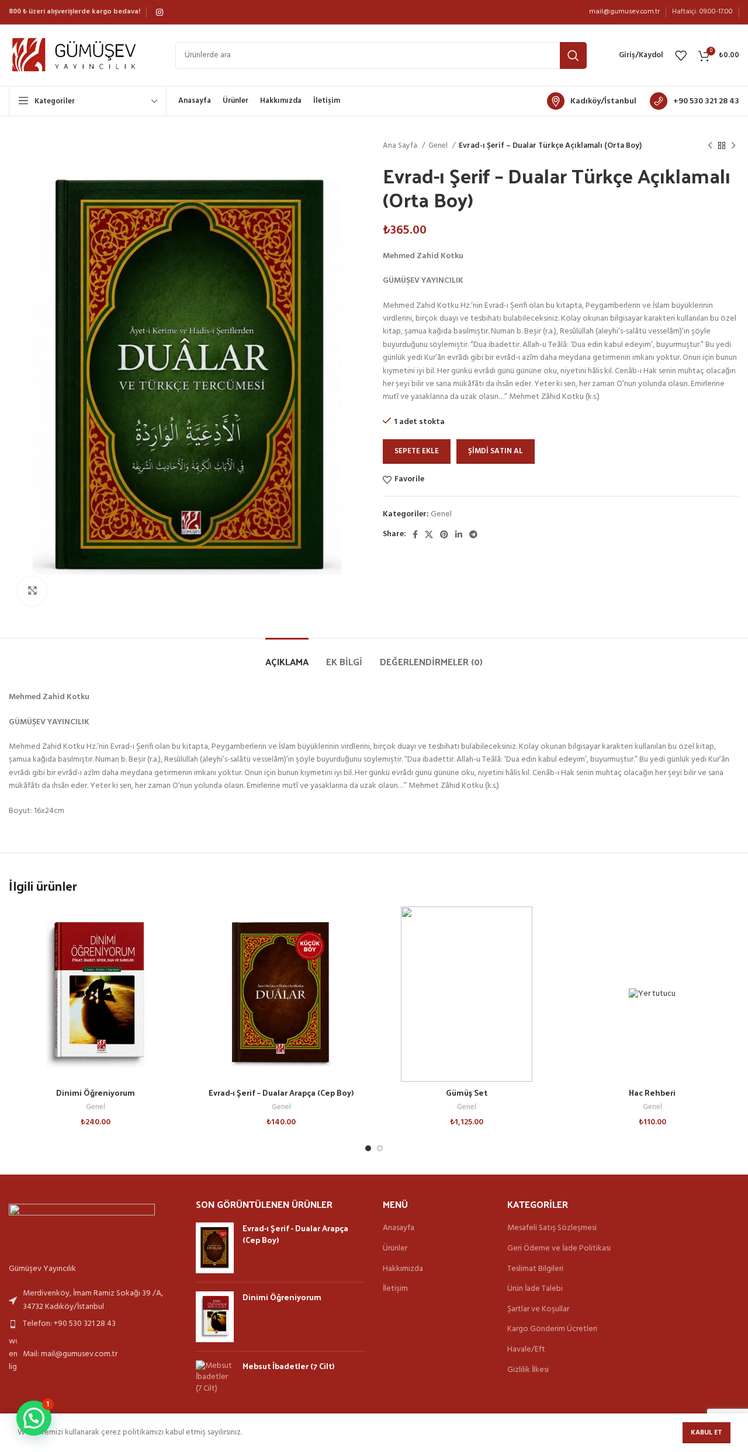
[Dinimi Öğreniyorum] (215, 1316)
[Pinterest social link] (444, 534)
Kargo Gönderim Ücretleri (552, 1329)
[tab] (287, 655)
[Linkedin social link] (459, 534)
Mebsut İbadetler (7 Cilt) (288, 1366)
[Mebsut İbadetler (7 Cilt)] (215, 1377)
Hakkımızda (403, 1269)
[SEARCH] (573, 55)
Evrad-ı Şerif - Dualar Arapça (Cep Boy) (295, 1233)
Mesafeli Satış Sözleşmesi (552, 1228)
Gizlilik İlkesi (528, 1370)
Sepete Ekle (416, 451)
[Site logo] (80, 55)
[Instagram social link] (160, 12)
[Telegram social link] (473, 534)
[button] (33, 1418)
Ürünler (395, 1249)
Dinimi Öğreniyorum (95, 1092)
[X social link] (429, 534)
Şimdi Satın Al (495, 451)
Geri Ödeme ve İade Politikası (559, 1249)
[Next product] (733, 146)
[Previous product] (710, 146)
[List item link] (93, 1300)
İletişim (395, 1289)
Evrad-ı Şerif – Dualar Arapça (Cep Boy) (281, 1092)
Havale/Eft (526, 1350)
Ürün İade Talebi (535, 1289)
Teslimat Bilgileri (535, 1269)
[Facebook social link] (415, 534)
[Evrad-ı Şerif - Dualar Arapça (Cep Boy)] (215, 1247)
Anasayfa (398, 1228)
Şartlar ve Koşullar (538, 1309)
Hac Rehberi (652, 1092)
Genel (438, 146)
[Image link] (82, 1227)
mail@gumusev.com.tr (624, 12)
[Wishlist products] (680, 55)
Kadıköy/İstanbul (603, 101)
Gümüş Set (466, 1092)
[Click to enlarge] (32, 591)
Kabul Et (706, 1433)
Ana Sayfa (401, 146)
